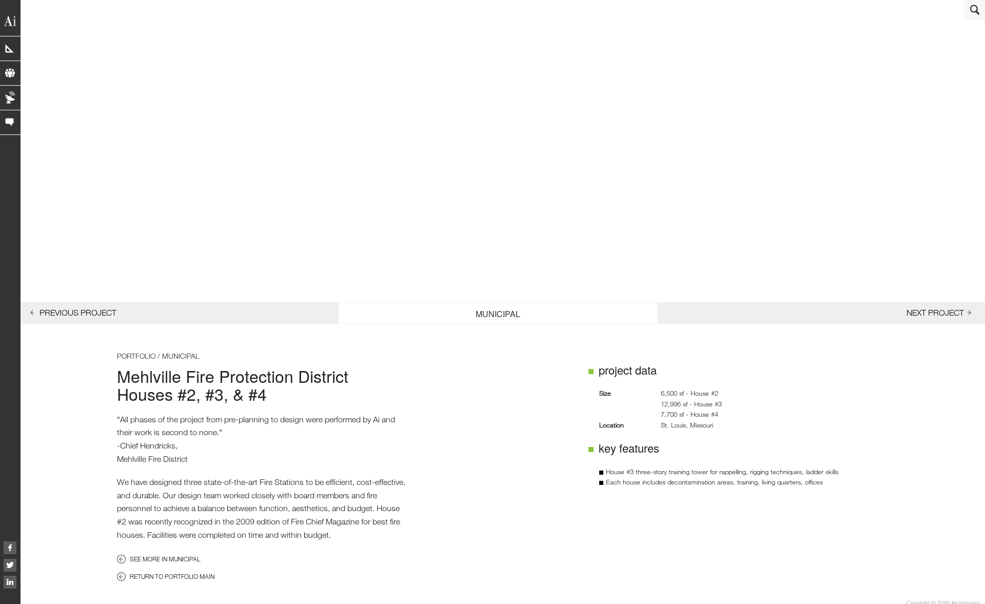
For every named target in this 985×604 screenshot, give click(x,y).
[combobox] (498, 313)
